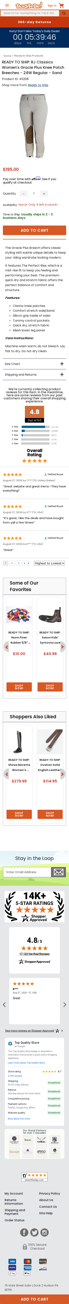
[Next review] (65, 1004)
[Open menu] (7, 5)
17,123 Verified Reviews (34, 953)
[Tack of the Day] (29, 5)
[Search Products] (63, 13)
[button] (6, 646)
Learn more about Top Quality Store (26, 1062)
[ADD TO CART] (19, 687)
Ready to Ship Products (28, 55)
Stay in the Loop (34, 858)
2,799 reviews (15, 1076)
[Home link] (7, 56)
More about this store (19, 1118)
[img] (34, 948)
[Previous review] (4, 1004)
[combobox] (34, 13)
